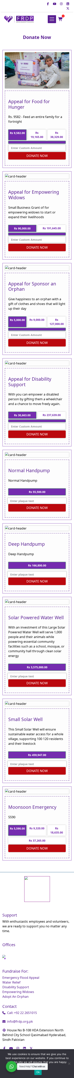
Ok (38, 1072)
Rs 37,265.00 (37, 840)
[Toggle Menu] (52, 19)
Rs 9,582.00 (17, 133)
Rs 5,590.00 (17, 828)
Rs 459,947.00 (37, 755)
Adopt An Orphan (15, 996)
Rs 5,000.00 (17, 320)
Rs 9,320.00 (36, 828)
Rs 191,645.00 (52, 228)
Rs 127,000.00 (57, 322)
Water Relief (11, 982)
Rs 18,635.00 (56, 830)
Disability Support (15, 987)
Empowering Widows (18, 992)
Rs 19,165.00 (37, 135)
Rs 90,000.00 (22, 228)
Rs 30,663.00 (22, 415)
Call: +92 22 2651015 (22, 1013)
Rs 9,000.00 (36, 320)
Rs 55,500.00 (37, 492)
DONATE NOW (37, 156)
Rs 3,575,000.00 (37, 667)
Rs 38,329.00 (56, 135)
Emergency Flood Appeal (20, 977)
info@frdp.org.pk (20, 1021)
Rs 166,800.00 (37, 565)
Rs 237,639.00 (52, 415)
